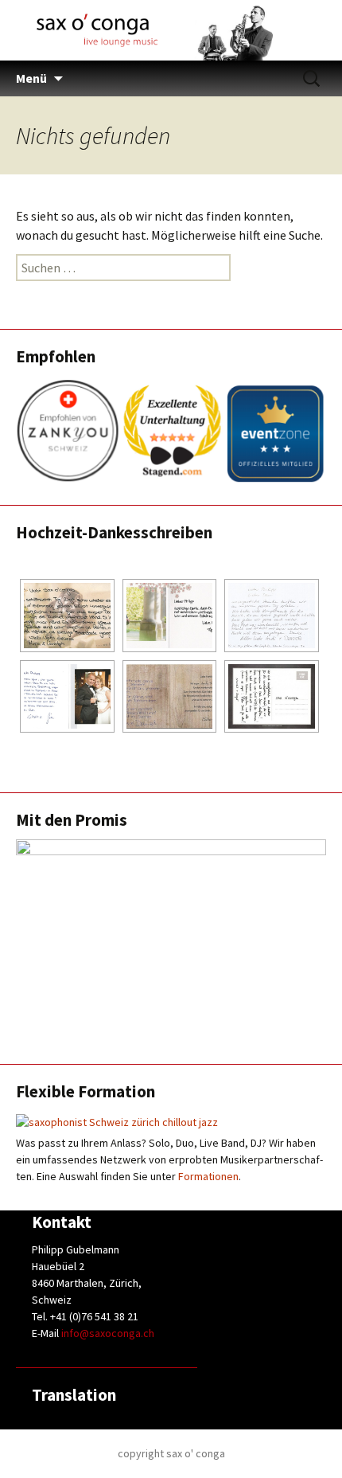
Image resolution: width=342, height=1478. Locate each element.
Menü (31, 78)
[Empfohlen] (171, 431)
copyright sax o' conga (171, 1453)
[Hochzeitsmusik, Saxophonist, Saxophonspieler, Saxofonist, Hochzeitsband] (67, 615)
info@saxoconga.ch (107, 1333)
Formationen (208, 1176)
